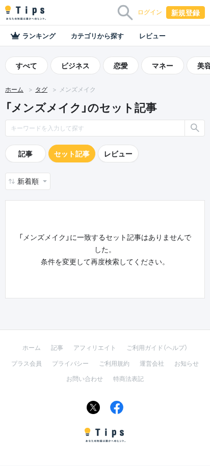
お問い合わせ (84, 378)
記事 (25, 153)
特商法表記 (128, 378)
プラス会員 (26, 363)
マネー (162, 65)
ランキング (39, 36)
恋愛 (121, 65)
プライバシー (70, 363)
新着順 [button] (29, 181)
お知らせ (186, 363)
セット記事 (72, 153)
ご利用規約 (114, 363)
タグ (41, 89)
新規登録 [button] (185, 12)
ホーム (14, 89)
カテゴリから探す (97, 36)
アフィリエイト (94, 347)
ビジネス (75, 65)
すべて (26, 65)
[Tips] (25, 13)
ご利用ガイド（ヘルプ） (157, 347)
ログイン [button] (150, 12)
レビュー (152, 36)
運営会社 (152, 363)
